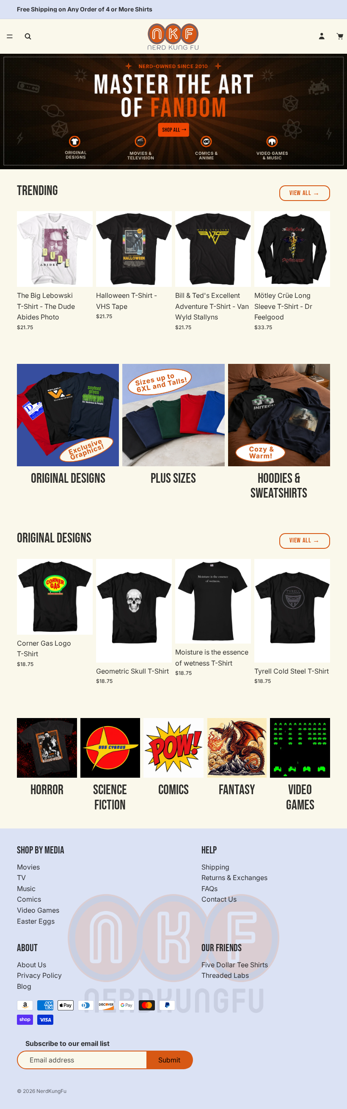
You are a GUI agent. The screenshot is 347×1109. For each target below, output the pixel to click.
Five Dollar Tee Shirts (234, 964)
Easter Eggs (36, 921)
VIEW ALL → (304, 193)
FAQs (209, 888)
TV (21, 878)
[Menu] (9, 36)
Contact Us (219, 899)
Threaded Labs (225, 975)
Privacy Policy (39, 975)
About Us (31, 964)
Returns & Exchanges (234, 878)
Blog (24, 986)
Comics (29, 899)
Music (26, 888)
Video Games (38, 910)
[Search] (28, 36)
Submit (169, 1060)
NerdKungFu (51, 1091)
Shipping (215, 867)
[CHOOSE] (79, 273)
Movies (28, 867)
